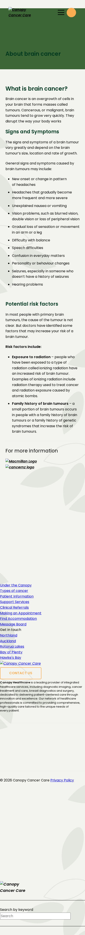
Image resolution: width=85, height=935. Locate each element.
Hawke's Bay (10, 657)
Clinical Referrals (14, 607)
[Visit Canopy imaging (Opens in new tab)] (23, 738)
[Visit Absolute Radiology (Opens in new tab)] (37, 755)
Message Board (13, 624)
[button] (71, 12)
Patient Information (17, 596)
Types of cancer (14, 590)
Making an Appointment (20, 613)
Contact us (20, 673)
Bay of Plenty (11, 652)
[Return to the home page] (18, 887)
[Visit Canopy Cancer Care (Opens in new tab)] (27, 743)
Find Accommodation (18, 618)
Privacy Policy (62, 780)
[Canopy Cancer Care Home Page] (26, 12)
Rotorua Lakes (12, 646)
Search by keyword (16, 909)
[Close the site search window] (81, 885)
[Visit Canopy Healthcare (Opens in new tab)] (26, 732)
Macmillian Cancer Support (43, 535)
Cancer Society (33, 549)
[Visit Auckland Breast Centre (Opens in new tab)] (17, 749)
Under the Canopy (16, 585)
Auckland (8, 641)
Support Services (14, 601)
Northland (8, 635)
